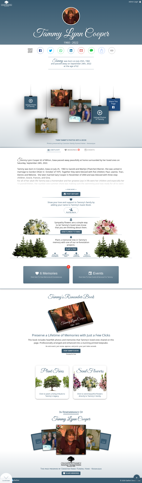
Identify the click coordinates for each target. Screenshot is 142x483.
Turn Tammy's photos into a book (71, 140)
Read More (71, 189)
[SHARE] (101, 50)
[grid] (71, 112)
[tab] (54, 150)
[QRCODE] (30, 50)
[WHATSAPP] (60, 50)
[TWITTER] (50, 50)
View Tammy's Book (71, 351)
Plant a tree (71, 249)
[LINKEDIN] (71, 50)
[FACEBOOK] (40, 50)
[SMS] (91, 50)
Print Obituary (72, 194)
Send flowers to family (70, 232)
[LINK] (111, 50)
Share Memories (72, 473)
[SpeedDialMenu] (137, 478)
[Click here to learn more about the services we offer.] (71, 461)
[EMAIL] (81, 50)
